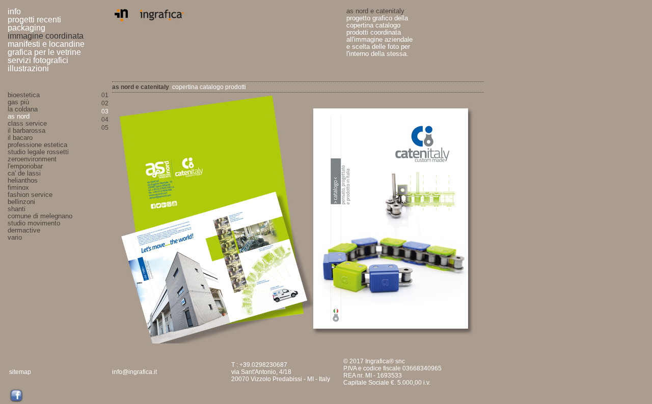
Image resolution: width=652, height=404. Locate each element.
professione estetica (37, 145)
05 (104, 127)
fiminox (18, 187)
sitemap (20, 372)
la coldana (23, 109)
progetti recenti (34, 19)
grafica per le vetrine (44, 52)
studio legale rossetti (38, 152)
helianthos (23, 180)
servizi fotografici (38, 60)
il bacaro (20, 137)
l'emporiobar (25, 166)
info (14, 11)
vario (15, 237)
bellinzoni (21, 202)
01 (104, 95)
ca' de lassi (24, 173)
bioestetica (24, 95)
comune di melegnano (40, 216)
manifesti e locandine (46, 44)
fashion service (30, 194)
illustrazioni (28, 68)
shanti (16, 209)
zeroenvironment (32, 159)
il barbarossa (26, 130)
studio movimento (34, 223)
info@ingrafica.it (134, 372)
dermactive (24, 230)
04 (104, 119)
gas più (18, 102)
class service (27, 123)
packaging (26, 27)
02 (104, 103)
